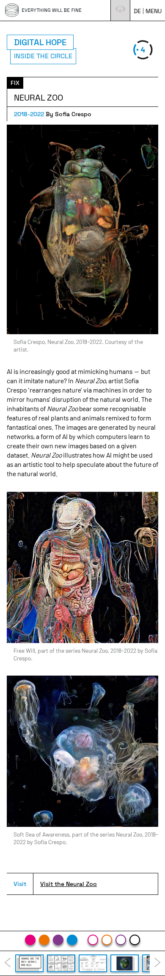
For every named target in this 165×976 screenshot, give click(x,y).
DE (137, 11)
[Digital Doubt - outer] (58, 940)
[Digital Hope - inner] (134, 940)
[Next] (157, 963)
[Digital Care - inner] (107, 940)
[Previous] (8, 963)
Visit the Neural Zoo (68, 884)
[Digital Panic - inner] (93, 940)
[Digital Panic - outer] (30, 940)
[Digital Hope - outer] (72, 940)
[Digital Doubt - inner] (121, 940)
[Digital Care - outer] (44, 940)
